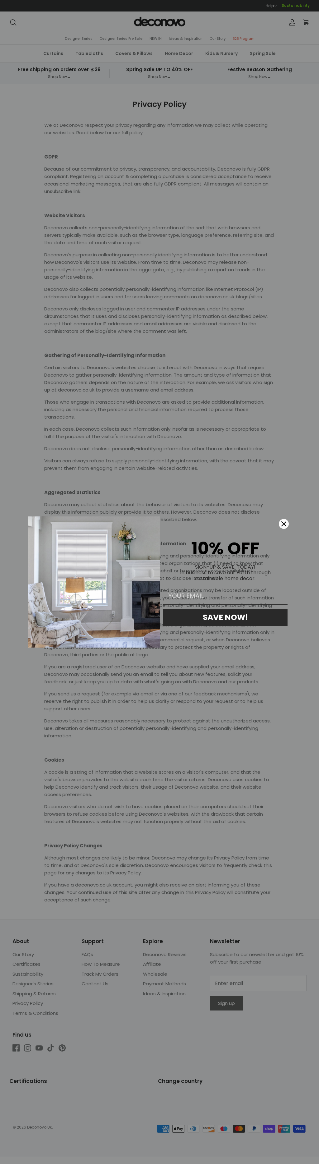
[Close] (283, 523)
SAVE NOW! (225, 617)
